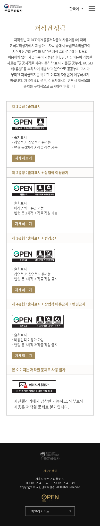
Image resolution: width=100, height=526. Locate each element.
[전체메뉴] (92, 9)
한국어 (74, 9)
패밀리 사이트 (40, 511)
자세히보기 (23, 158)
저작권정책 (50, 471)
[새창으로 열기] (50, 498)
